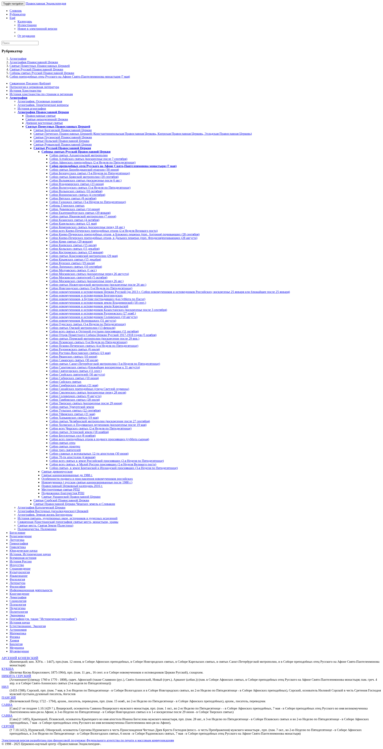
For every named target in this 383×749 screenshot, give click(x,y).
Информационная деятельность (31, 590)
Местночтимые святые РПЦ (60, 489)
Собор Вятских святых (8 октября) (72, 198)
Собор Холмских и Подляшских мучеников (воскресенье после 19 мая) (97, 425)
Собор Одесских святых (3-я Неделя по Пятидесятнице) (87, 324)
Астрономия (18, 629)
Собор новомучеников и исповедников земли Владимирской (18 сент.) (97, 302)
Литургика (17, 540)
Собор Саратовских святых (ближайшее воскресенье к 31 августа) (94, 367)
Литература (17, 583)
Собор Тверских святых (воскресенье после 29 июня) (85, 403)
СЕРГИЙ (8, 726)
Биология (16, 644)
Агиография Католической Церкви (41, 507)
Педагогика (18, 608)
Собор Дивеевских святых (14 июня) (74, 209)
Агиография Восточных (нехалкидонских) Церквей (53, 511)
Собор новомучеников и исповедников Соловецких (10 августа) (93, 317)
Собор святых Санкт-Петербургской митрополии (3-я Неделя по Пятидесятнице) (104, 363)
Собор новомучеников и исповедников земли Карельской (88, 306)
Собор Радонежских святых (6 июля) (74, 349)
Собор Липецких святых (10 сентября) (75, 266)
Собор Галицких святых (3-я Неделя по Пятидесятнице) (87, 202)
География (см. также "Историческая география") (43, 619)
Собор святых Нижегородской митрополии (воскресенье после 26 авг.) (97, 284)
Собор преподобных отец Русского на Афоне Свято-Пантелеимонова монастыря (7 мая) (70, 76)
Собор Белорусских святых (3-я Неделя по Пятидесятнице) (89, 173)
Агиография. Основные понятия (40, 101)
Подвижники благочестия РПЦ (62, 493)
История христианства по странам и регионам (41, 94)
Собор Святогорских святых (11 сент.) (75, 371)
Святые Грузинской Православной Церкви (63, 137)
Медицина (17, 647)
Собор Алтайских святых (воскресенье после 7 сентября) (88, 159)
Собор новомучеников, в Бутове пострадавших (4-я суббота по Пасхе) (97, 299)
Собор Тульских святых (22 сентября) (75, 410)
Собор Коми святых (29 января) (71, 241)
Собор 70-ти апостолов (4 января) (72, 457)
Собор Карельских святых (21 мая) (73, 223)
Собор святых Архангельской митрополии (78, 155)
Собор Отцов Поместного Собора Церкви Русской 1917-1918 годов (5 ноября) (102, 335)
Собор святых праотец (64, 446)
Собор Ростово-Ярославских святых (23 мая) (80, 353)
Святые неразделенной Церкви (47, 119)
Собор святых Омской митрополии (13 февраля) (82, 327)
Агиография (18, 58)
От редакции (26, 36)
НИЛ (5, 686)
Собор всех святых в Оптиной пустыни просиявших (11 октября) (94, 331)
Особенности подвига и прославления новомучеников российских (87, 478)
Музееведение (19, 651)
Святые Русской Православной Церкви (36, 69)
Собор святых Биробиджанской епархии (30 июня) (84, 169)
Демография (18, 597)
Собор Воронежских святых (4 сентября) (77, 194)
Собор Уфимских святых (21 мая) (72, 414)
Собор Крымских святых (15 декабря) (75, 259)
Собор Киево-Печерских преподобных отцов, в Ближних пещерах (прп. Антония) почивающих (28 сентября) (124, 234)
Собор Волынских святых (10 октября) (75, 191)
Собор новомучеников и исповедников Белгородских (86, 295)
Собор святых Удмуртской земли (71, 407)
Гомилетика (18, 547)
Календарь (25, 21)
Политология (19, 611)
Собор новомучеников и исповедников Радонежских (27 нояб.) (92, 313)
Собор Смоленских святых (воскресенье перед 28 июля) (87, 392)
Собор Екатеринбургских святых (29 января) (80, 212)
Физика (15, 637)
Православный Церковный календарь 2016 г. (72, 486)
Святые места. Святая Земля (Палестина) (45, 525)
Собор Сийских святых (65, 381)
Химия (14, 640)
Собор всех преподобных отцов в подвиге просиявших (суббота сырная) (99, 439)
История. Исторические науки (30, 554)
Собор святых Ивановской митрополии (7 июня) (82, 216)
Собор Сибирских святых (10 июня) (74, 378)
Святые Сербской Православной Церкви (61, 500)
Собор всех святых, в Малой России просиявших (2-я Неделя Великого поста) (102, 464)
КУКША (8, 669)
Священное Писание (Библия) (30, 83)
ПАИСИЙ (9, 697)
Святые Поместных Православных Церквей (40, 65)
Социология (18, 601)
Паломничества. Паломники (37, 529)
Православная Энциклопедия (46, 3)
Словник (16, 10)
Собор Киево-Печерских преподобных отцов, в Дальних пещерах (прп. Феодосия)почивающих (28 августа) (123, 238)
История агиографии (32, 108)
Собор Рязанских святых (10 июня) (73, 356)
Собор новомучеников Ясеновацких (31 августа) (82, 320)
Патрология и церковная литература (34, 87)
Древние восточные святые (44, 123)
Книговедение (19, 593)
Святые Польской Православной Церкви (61, 141)
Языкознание (19, 575)
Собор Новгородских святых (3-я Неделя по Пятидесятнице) (90, 288)
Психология (18, 604)
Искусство (17, 565)
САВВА (7, 704)
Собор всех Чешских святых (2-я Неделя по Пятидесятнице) (90, 428)
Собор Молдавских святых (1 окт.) (73, 270)
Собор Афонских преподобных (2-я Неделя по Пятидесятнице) (92, 162)
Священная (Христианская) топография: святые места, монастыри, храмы (68, 522)
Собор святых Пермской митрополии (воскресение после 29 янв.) (94, 338)
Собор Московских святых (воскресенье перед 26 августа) (89, 274)
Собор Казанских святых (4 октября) (74, 220)
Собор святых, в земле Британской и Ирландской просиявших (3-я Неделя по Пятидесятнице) (113, 468)
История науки (20, 622)
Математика (18, 633)
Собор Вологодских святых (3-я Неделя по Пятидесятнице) (89, 187)
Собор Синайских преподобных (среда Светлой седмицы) (89, 389)
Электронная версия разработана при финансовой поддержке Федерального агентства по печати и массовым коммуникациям (88, 740)
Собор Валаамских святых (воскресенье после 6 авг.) (85, 180)
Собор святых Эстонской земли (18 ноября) (79, 432)
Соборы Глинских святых (67, 205)
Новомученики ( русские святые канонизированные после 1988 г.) (86, 482)
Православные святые (41, 115)
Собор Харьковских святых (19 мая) (74, 417)
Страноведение (20, 568)
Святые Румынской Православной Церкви (63, 144)
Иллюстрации (27, 25)
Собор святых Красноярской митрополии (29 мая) (83, 256)
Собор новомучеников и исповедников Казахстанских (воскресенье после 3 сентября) (108, 310)
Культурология (20, 572)
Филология (17, 579)
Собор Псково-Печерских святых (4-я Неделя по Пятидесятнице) (93, 345)
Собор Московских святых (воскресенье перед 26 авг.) (86, 281)
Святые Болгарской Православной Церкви (63, 130)
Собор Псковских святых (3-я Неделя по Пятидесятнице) (88, 342)
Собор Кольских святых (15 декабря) (74, 248)
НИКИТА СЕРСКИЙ (16, 676)
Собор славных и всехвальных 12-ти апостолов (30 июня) (88, 453)
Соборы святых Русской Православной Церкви (42, 73)
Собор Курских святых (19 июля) (72, 263)
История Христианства (25, 90)
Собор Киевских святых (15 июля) (73, 245)
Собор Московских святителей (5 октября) (78, 277)
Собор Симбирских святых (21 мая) (73, 385)
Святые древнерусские (57, 471)
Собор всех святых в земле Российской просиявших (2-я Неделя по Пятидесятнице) (106, 460)
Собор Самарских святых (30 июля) (73, 360)
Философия (17, 586)
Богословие (17, 532)
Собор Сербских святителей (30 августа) (77, 374)
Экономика (17, 615)
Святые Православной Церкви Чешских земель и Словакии (74, 504)
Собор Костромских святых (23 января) (76, 252)
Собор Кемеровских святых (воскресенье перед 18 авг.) (87, 227)
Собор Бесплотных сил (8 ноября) (72, 435)
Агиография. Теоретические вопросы (43, 105)
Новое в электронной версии (37, 28)
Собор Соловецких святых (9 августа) (75, 396)
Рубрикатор (18, 14)
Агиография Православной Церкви (34, 62)
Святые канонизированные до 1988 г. (67, 475)
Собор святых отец (62, 442)
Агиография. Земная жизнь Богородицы (45, 514)
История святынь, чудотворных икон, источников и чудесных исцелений (67, 518)
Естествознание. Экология (28, 626)
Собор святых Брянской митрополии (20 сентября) (83, 177)
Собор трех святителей (65, 450)
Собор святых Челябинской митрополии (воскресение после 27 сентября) (99, 421)
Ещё (12, 18)
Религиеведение (21, 536)
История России (21, 561)
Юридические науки (24, 550)
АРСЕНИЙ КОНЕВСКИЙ (20, 658)
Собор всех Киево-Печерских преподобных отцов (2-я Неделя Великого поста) (103, 230)
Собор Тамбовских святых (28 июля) (74, 399)
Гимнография (19, 543)
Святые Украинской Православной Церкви (71, 496)
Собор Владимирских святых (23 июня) (76, 184)
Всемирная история (23, 558)
